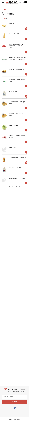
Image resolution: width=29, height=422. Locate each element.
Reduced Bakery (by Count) (17, 178)
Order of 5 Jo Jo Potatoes (16, 69)
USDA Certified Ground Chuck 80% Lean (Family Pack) (16, 45)
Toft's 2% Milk (13, 91)
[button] (26, 28)
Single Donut (12, 147)
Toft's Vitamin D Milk (15, 168)
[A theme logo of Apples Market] (12, 2)
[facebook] (14, 408)
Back (4, 9)
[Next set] (23, 186)
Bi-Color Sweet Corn (15, 34)
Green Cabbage (13, 125)
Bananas (11, 23)
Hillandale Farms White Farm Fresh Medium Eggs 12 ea (17, 58)
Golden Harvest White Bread (17, 157)
